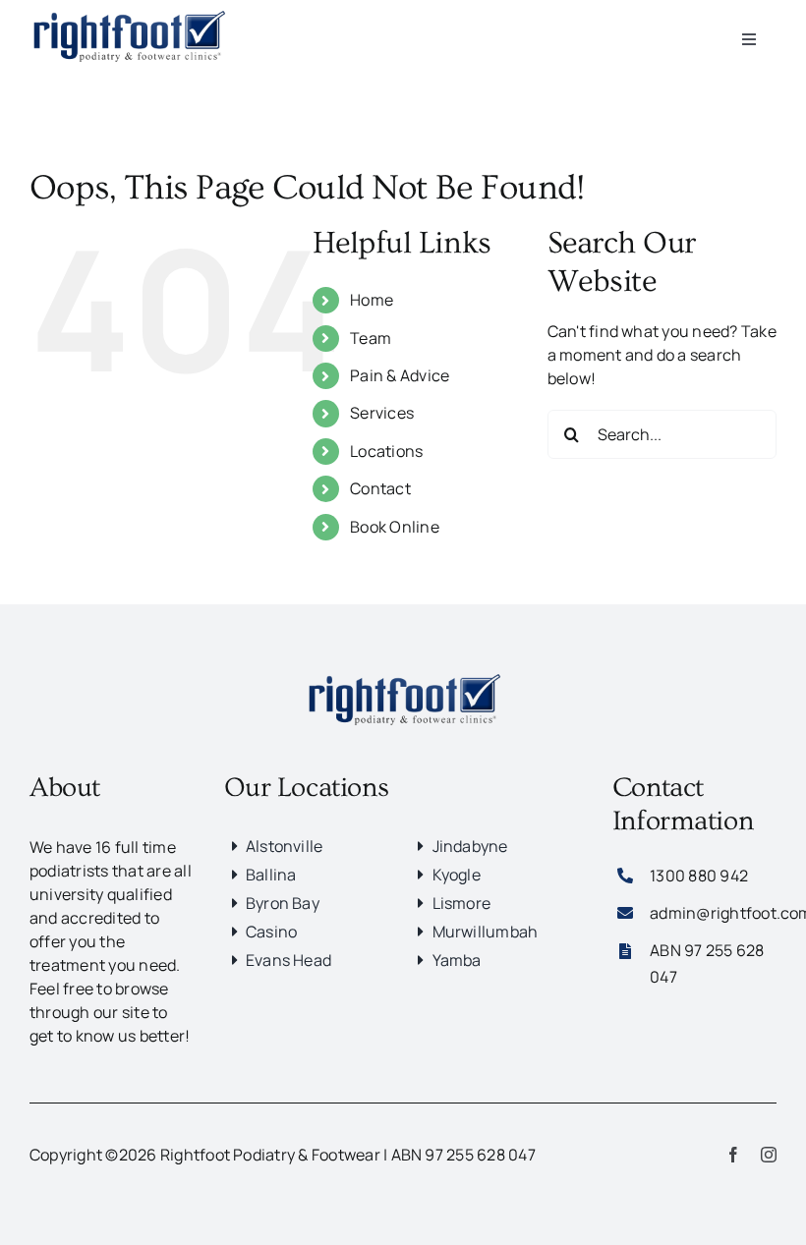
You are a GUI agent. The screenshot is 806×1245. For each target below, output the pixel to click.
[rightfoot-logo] (403, 671)
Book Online (394, 527)
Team (370, 338)
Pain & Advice (399, 375)
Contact (380, 488)
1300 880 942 (699, 875)
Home (371, 300)
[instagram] (769, 1154)
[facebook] (733, 1154)
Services (382, 413)
